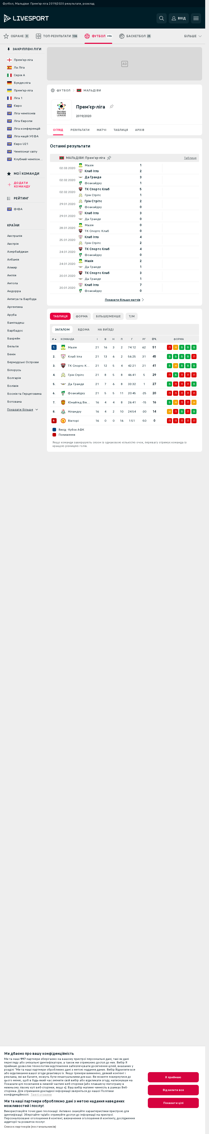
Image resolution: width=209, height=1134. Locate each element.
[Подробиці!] (124, 168)
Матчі (101, 130)
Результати (79, 130)
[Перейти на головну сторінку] (39, 18)
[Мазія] (63, 347)
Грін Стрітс (76, 375)
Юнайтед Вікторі (79, 402)
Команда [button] (67, 339)
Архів (139, 130)
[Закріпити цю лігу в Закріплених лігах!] (111, 107)
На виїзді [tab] (106, 329)
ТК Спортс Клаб (79, 366)
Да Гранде (76, 384)
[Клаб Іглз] (63, 356)
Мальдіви (92, 90)
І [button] (97, 339)
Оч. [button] (154, 339)
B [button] (105, 339)
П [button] (122, 339)
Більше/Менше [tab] (108, 316)
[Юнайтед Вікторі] (63, 402)
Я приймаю (173, 1077)
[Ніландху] (63, 411)
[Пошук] (161, 18)
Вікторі (73, 421)
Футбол (63, 90)
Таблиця (120, 130)
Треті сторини (41, 1094)
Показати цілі (173, 1103)
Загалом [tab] (62, 329)
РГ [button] (144, 339)
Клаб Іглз (75, 356)
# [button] (53, 339)
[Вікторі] (63, 420)
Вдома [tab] (83, 329)
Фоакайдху (76, 393)
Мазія (72, 347)
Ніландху (74, 411)
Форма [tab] (82, 316)
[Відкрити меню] (196, 18)
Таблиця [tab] (60, 316)
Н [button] (113, 339)
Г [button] (132, 339)
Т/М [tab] (132, 316)
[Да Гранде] (63, 384)
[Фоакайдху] (63, 393)
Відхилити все (173, 1090)
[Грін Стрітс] (63, 374)
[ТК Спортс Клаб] (63, 365)
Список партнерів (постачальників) (30, 1126)
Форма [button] (179, 339)
